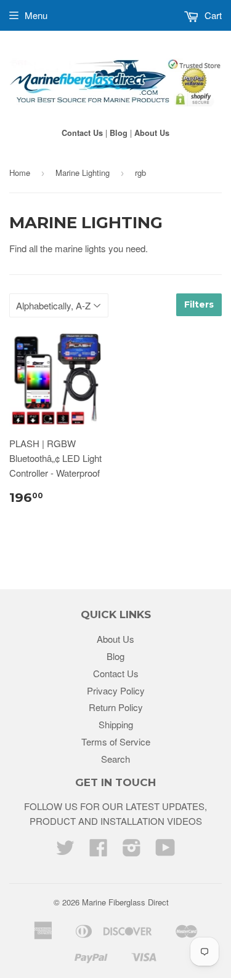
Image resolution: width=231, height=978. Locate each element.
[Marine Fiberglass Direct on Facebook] (98, 851)
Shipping (116, 724)
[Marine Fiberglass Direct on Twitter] (65, 851)
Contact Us (82, 132)
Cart (212, 15)
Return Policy (116, 707)
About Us (151, 132)
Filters (199, 304)
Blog (119, 132)
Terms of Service (115, 741)
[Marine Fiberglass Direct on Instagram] (132, 851)
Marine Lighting (82, 172)
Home (19, 172)
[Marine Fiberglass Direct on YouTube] (165, 851)
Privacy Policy (116, 690)
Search (115, 758)
